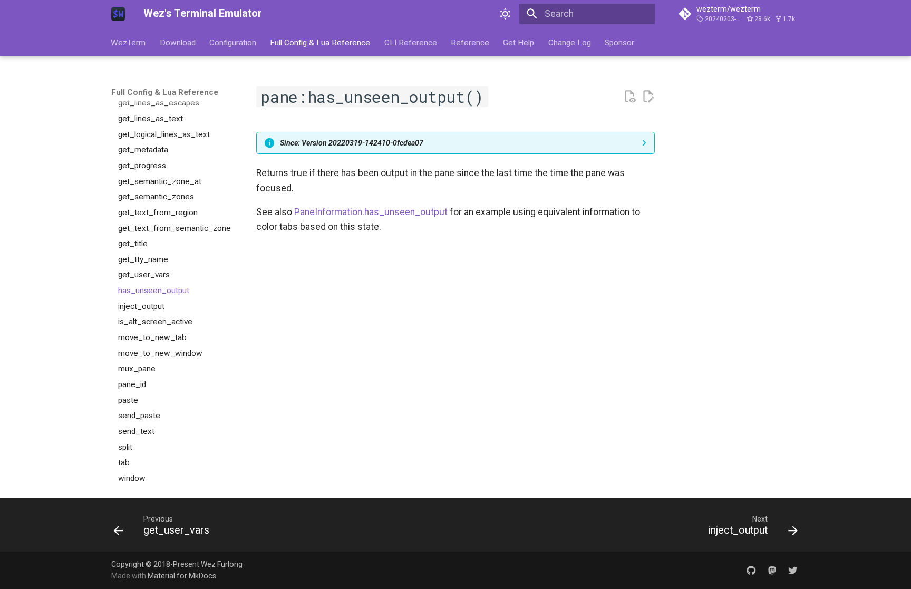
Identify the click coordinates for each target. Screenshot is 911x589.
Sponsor (620, 42)
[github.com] (751, 570)
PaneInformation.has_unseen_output (371, 212)
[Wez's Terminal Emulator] (118, 13)
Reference (470, 42)
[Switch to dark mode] (505, 13)
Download (178, 42)
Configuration (232, 42)
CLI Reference (410, 42)
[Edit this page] (648, 96)
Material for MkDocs (182, 576)
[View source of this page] (629, 96)
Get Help (519, 42)
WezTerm (128, 42)
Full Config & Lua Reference (320, 42)
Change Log (569, 42)
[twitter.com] (793, 570)
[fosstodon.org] (772, 570)
